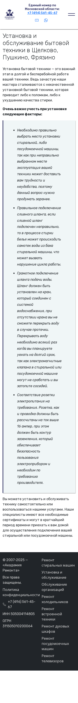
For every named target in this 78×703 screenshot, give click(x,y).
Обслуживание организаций (54, 587)
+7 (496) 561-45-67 (42, 13)
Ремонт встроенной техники (52, 614)
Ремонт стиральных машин (58, 563)
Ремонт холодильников (55, 599)
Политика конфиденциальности (19, 592)
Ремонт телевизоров (52, 658)
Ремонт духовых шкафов (55, 629)
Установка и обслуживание (54, 575)
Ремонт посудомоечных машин (55, 643)
